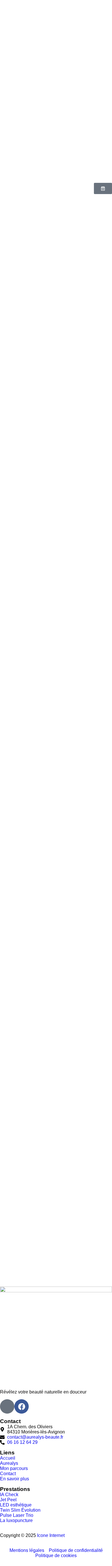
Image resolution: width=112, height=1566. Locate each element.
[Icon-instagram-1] (7, 1406)
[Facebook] (21, 1406)
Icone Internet (51, 1535)
